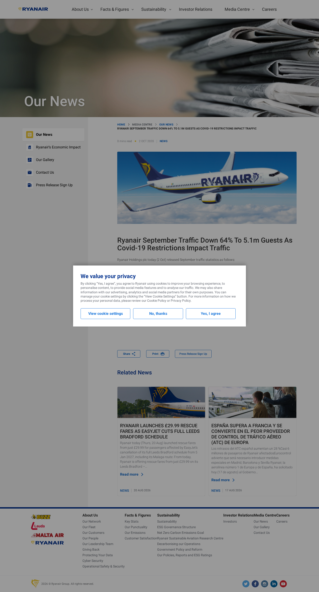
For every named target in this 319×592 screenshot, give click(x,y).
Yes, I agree (211, 313)
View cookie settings (105, 313)
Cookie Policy (156, 300)
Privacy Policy (181, 300)
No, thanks (158, 313)
